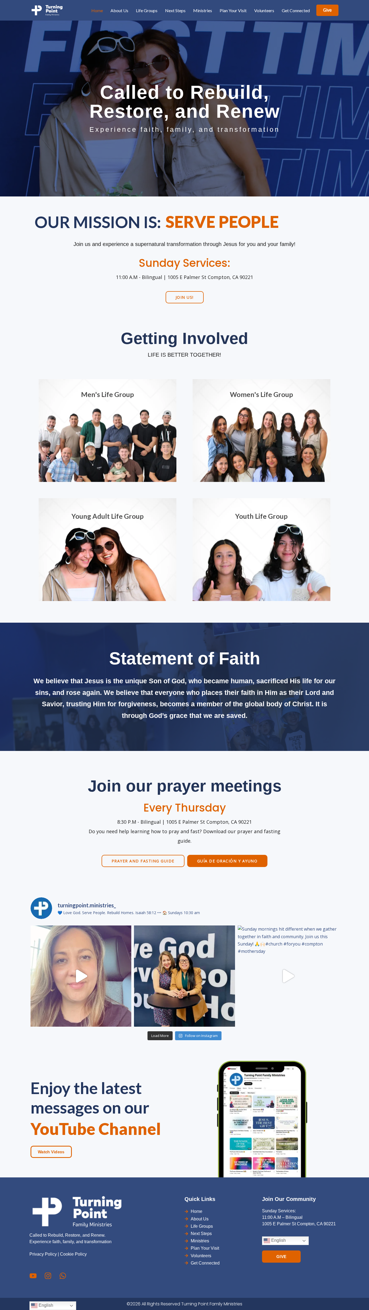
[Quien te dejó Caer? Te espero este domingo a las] (81, 975)
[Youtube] (33, 1275)
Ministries (202, 10)
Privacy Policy (43, 1254)
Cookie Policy (73, 1254)
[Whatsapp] (62, 1275)
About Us (119, 10)
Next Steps (175, 10)
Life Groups (146, 10)
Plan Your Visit (233, 10)
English (278, 1240)
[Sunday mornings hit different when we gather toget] (288, 975)
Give (327, 10)
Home (97, 10)
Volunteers (264, 10)
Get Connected (296, 10)
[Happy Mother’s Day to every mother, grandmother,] (184, 975)
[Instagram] (48, 1275)
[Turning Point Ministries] (47, 10)
